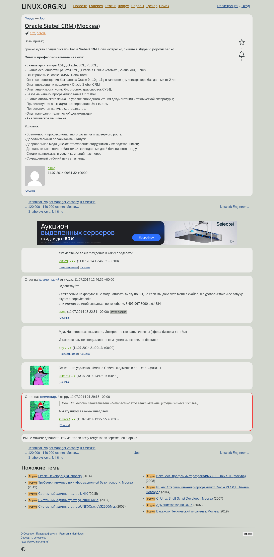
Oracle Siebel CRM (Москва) (62, 25)
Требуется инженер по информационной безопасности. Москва (85, 482)
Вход (246, 6)
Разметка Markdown (71, 533)
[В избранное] (241, 42)
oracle (41, 33)
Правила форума (46, 533)
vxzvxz (63, 261)
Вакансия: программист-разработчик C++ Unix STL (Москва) (201, 476)
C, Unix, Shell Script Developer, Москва (184, 498)
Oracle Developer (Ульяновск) (60, 476)
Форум (123, 6)
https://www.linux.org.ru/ (35, 541)
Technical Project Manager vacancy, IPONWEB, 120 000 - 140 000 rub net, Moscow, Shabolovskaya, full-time (62, 206)
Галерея (96, 6)
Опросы (137, 6)
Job (42, 18)
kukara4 (64, 376)
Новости (80, 6)
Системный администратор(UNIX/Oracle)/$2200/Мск (77, 506)
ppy (61, 348)
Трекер (151, 6)
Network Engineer (233, 206)
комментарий (49, 279)
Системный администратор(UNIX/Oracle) (68, 500)
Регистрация (227, 6)
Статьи (110, 6)
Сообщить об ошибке (33, 537)
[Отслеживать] (241, 54)
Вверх (248, 533)
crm (32, 33)
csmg (51, 168)
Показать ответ (69, 267)
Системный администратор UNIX (63, 493)
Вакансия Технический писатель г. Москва (187, 511)
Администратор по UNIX (174, 505)
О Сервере (27, 533)
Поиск (164, 6)
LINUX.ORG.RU (44, 6)
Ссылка (30, 190)
